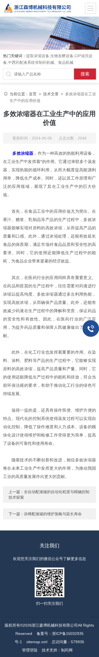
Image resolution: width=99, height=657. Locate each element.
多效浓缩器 (22, 153)
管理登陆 (29, 650)
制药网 (67, 650)
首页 (33, 94)
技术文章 (51, 94)
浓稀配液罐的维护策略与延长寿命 (53, 514)
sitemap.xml (36, 642)
